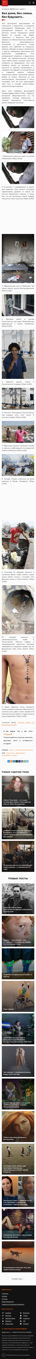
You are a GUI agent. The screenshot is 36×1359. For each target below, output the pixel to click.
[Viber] (22, 761)
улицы (14, 755)
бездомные (20, 753)
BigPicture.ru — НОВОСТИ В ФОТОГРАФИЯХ (16, 1332)
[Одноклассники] (11, 761)
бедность (10, 753)
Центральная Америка (24, 750)
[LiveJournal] (19, 761)
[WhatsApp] (25, 761)
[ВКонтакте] (8, 761)
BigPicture (14, 9)
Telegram (7, 734)
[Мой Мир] (14, 761)
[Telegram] (27, 761)
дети (22, 9)
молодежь (6, 755)
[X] (17, 761)
